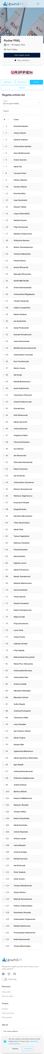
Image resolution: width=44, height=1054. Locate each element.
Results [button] (22, 88)
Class (5, 101)
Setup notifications (23, 60)
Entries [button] (36, 82)
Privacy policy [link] (7, 1017)
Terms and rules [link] (8, 1013)
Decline (15, 1049)
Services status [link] (7, 996)
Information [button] (7, 82)
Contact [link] (5, 1009)
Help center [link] (6, 992)
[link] (13, 3)
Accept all (27, 1049)
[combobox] (3, 103)
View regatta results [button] (22, 55)
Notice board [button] (22, 82)
